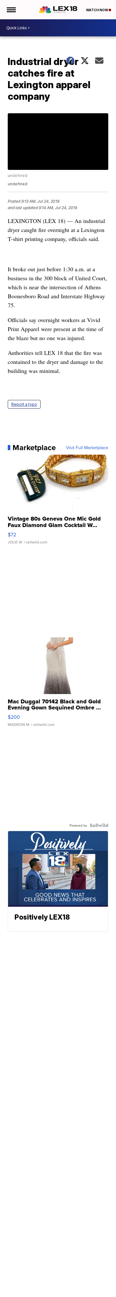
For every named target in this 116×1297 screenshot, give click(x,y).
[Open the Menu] (11, 10)
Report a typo (24, 404)
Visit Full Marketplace (87, 447)
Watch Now (97, 10)
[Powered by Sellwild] (99, 825)
